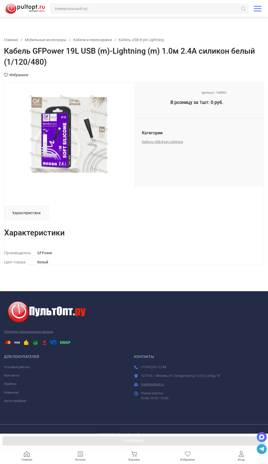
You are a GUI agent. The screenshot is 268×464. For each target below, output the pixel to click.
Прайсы (10, 384)
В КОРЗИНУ (134, 441)
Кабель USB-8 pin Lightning (141, 40)
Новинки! (11, 392)
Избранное (18, 75)
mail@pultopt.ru (152, 384)
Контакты (11, 375)
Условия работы (17, 367)
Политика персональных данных (28, 332)
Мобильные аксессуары (45, 40)
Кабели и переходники (92, 40)
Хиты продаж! (15, 401)
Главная (11, 40)
